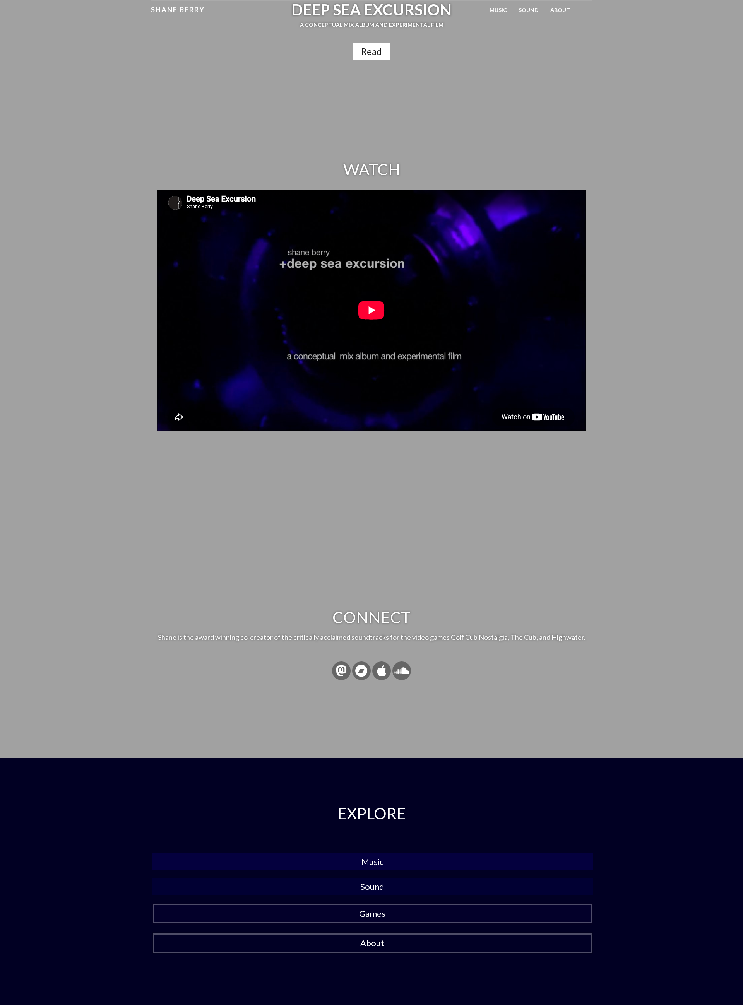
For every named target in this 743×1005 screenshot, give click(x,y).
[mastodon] (341, 670)
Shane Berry (178, 9)
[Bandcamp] (361, 670)
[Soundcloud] (401, 670)
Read (371, 51)
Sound (529, 10)
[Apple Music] (381, 670)
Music (498, 10)
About (560, 10)
